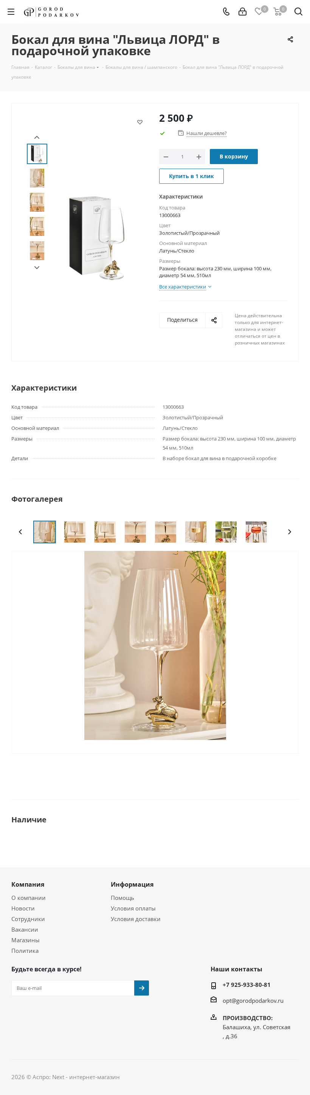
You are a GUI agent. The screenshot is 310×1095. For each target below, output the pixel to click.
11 (179, 743)
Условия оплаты (133, 908)
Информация (132, 884)
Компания (27, 884)
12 (186, 743)
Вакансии (24, 929)
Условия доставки (136, 919)
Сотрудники (28, 919)
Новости (23, 908)
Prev (37, 137)
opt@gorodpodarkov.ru (253, 1000)
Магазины (25, 940)
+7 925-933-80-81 (247, 984)
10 (172, 743)
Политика (25, 950)
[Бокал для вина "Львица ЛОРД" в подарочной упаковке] (155, 644)
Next (37, 268)
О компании (28, 897)
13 (193, 743)
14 (200, 743)
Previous (20, 531)
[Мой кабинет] (242, 12)
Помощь (122, 897)
